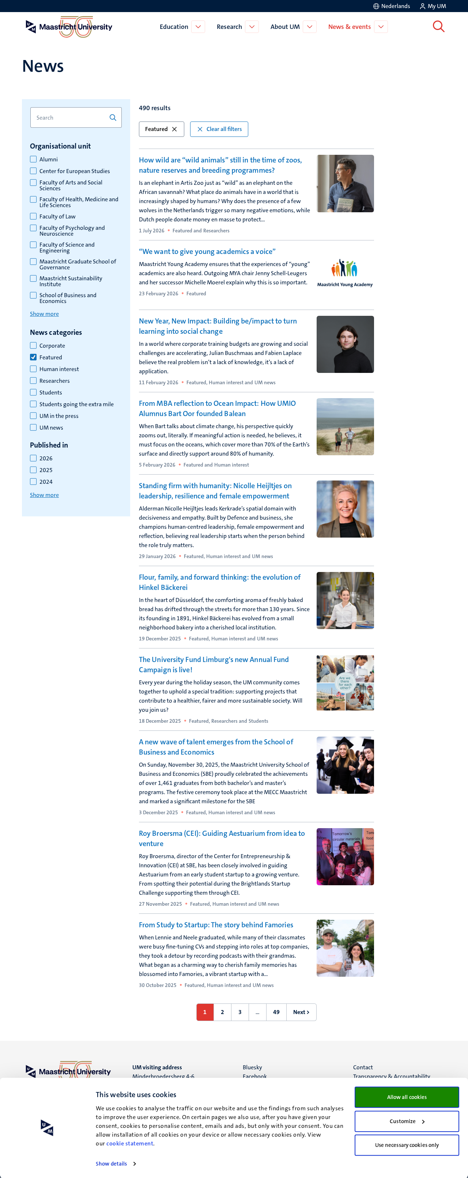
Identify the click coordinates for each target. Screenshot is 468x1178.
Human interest (59, 369)
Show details (111, 1163)
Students (50, 393)
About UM (285, 26)
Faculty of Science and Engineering (67, 248)
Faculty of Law (57, 217)
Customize (403, 1121)
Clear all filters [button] (224, 129)
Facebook (255, 1076)
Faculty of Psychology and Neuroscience (72, 231)
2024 (46, 482)
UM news (51, 428)
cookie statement (129, 1143)
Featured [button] (156, 129)
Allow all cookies (407, 1097)
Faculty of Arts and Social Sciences (70, 185)
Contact (363, 1067)
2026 (46, 458)
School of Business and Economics (68, 298)
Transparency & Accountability (391, 1076)
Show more (44, 314)
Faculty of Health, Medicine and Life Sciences (78, 202)
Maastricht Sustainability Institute (70, 281)
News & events (349, 26)
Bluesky (252, 1067)
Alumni (48, 159)
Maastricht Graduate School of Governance (77, 264)
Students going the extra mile (76, 404)
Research (229, 26)
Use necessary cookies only (407, 1145)
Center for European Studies (74, 171)
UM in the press (59, 416)
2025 (46, 470)
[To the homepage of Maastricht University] (69, 26)
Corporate (52, 346)
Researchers (54, 381)
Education (174, 26)
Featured (50, 357)
